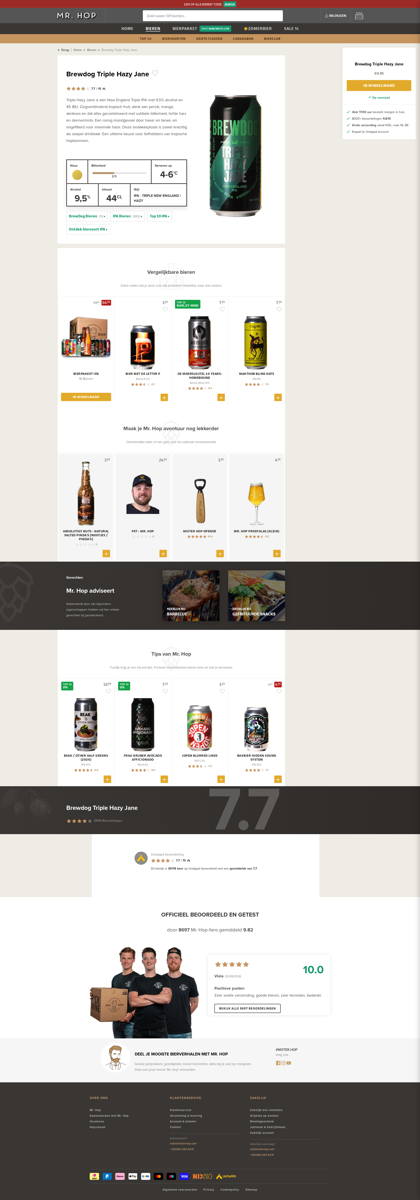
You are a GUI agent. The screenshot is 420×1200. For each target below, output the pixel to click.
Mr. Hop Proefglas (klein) (256, 531)
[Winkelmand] (359, 15)
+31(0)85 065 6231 (182, 1149)
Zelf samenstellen (215, 28)
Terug (64, 50)
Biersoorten (174, 38)
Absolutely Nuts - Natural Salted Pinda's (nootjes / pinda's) (86, 535)
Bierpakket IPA (86, 374)
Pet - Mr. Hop (143, 531)
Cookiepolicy (229, 1190)
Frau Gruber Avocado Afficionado (143, 758)
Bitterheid (98, 165)
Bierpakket (185, 28)
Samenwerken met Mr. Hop (109, 1116)
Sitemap (251, 1190)
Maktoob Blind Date (256, 374)
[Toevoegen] (164, 397)
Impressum (98, 1127)
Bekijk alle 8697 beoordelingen (247, 1008)
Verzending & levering (186, 1116)
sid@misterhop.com (262, 1149)
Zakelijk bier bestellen (266, 1110)
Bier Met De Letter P (143, 374)
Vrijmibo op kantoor (264, 1116)
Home (127, 28)
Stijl (136, 189)
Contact (175, 1127)
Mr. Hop (95, 1110)
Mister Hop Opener (199, 531)
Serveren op (163, 165)
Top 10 (146, 38)
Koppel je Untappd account (370, 131)
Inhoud (107, 189)
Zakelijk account (262, 1133)
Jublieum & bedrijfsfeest (267, 1127)
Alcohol (75, 189)
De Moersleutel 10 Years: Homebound (200, 376)
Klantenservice (180, 1110)
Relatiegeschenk (262, 1121)
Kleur (74, 165)
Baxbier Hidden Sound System (256, 758)
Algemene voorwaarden (180, 1190)
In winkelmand (379, 85)
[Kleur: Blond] (77, 175)
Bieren (153, 28)
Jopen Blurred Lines (200, 756)
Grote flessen (209, 38)
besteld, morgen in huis (378, 112)
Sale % (291, 28)
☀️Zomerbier (257, 28)
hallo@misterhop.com (183, 1143)
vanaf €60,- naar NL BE (380, 125)
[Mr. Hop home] (78, 15)
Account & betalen (183, 1121)
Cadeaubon (243, 38)
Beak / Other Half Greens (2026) (86, 758)
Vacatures (97, 1121)
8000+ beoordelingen (371, 118)
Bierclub (272, 38)
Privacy (208, 1190)
